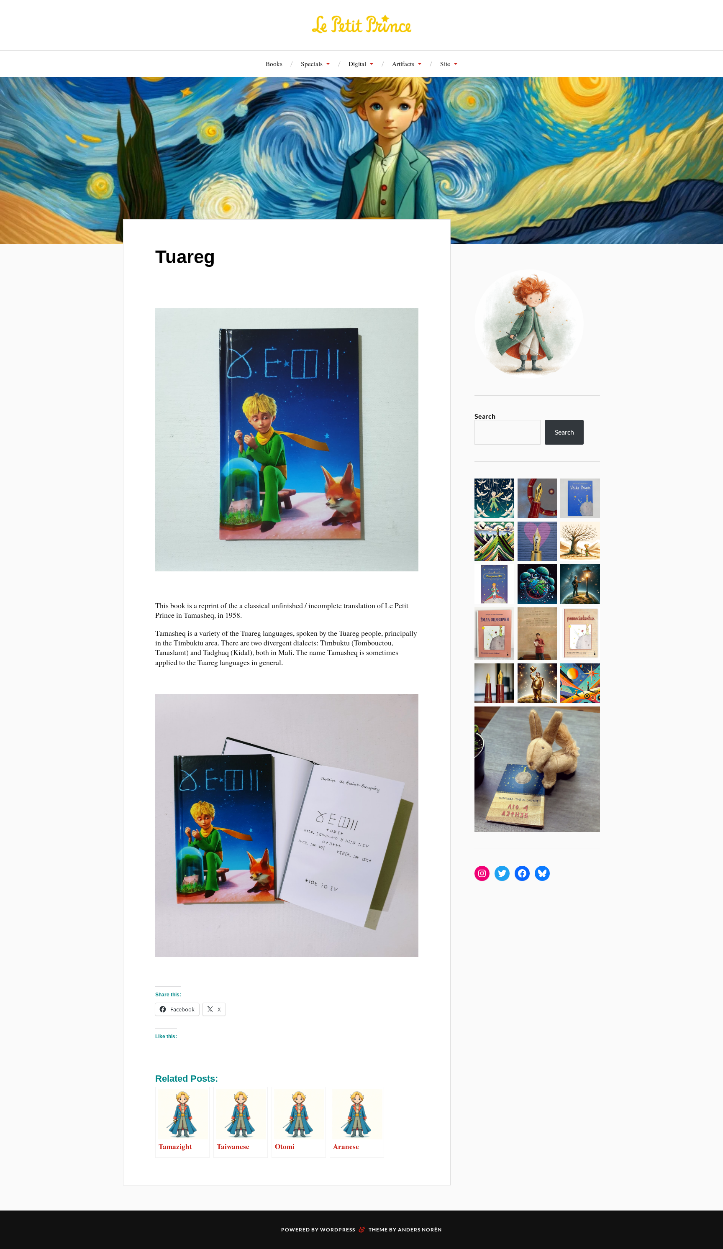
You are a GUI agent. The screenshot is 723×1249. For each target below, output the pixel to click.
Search (484, 416)
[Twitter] (502, 873)
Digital (357, 63)
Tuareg (185, 256)
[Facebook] (522, 873)
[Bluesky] (542, 873)
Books (274, 63)
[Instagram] (482, 873)
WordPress (337, 1229)
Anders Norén (420, 1229)
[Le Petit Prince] (361, 24)
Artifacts (403, 63)
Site (445, 63)
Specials (312, 63)
